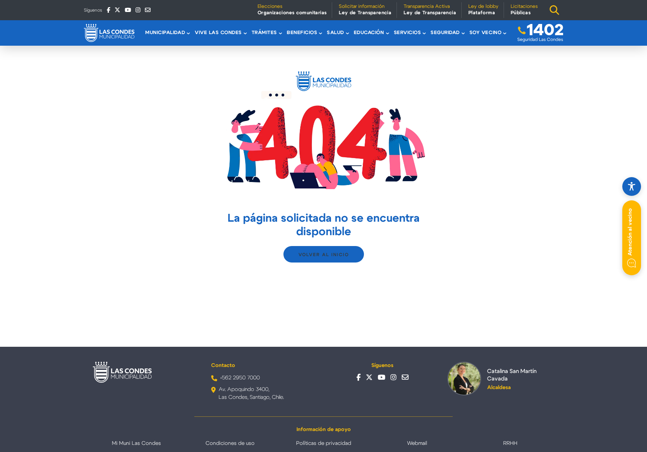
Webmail (417, 443)
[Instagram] (138, 10)
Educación (369, 32)
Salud (335, 32)
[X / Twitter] (117, 10)
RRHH (510, 443)
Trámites (264, 32)
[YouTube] (128, 10)
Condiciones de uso (230, 443)
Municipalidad (165, 32)
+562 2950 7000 (240, 377)
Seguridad (445, 32)
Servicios (407, 32)
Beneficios (302, 32)
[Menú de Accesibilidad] (631, 186)
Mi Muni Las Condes (136, 443)
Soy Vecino (485, 32)
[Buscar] (554, 10)
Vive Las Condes (218, 32)
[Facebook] (108, 10)
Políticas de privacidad (323, 443)
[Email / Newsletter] (148, 10)
